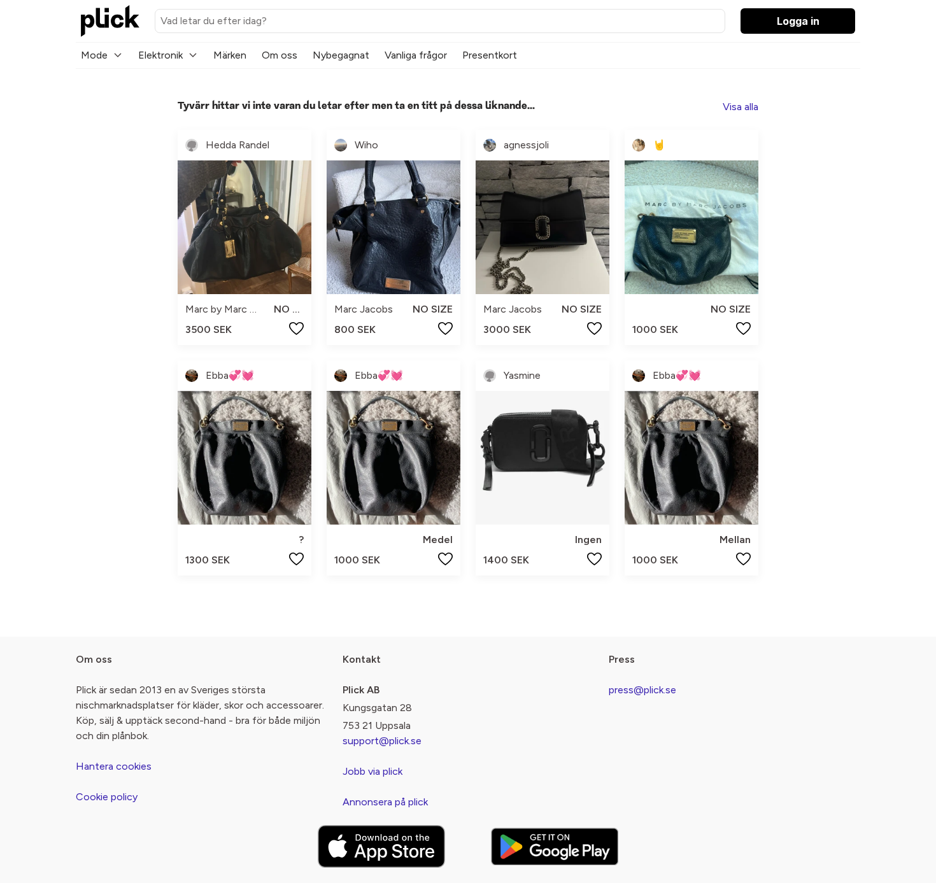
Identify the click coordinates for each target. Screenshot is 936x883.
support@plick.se (382, 741)
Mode (94, 55)
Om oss (279, 55)
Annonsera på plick (385, 802)
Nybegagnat (341, 55)
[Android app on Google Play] (555, 846)
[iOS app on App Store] (381, 846)
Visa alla (740, 107)
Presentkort (489, 55)
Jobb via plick (372, 771)
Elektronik (160, 55)
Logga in (798, 21)
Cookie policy (107, 797)
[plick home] (110, 21)
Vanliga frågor (416, 55)
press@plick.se (642, 690)
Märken (229, 55)
